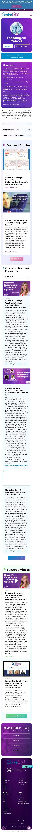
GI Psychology (5, 811)
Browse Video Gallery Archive (16, 716)
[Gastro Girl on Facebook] (16, 9)
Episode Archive (21, 796)
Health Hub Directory (22, 46)
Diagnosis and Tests (21, 55)
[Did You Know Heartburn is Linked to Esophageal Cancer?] (16, 202)
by (23, 831)
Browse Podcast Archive (16, 558)
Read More (8, 656)
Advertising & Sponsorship (23, 803)
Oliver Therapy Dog (7, 813)
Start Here (10, 55)
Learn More (16, 6)
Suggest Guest (21, 799)
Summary (7, 46)
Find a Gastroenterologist (8, 809)
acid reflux (6, 89)
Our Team (5, 782)
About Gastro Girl (6, 780)
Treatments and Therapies (16, 57)
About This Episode (11, 364)
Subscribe (16, 750)
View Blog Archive (16, 258)
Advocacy (4, 786)
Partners (4, 784)
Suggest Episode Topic (22, 801)
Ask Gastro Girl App (7, 794)
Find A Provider (11, 9)
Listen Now (22, 364)
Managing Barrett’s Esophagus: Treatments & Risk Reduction (15, 492)
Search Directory (21, 780)
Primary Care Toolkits (22, 784)
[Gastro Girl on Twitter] (19, 9)
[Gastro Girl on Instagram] (18, 820)
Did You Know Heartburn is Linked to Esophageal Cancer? (16, 223)
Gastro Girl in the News (7, 789)
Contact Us (5, 803)
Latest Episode (21, 794)
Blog (3, 796)
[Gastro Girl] (11, 16)
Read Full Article (10, 187)
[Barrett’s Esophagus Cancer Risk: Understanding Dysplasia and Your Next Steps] (16, 159)
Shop (4, 801)
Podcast (4, 799)
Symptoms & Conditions (23, 782)
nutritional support (9, 100)
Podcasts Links (8, 276)
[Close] (31, 1)
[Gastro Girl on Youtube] (24, 9)
